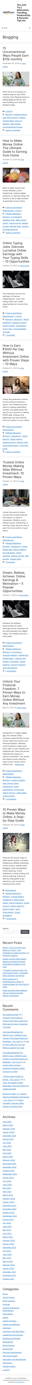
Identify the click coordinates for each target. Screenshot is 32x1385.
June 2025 (7, 1146)
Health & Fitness (9, 1321)
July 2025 (7, 1143)
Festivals (6, 1304)
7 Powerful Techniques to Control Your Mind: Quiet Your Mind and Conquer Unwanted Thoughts (15, 1021)
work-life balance (10, 668)
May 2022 (7, 1258)
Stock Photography (11, 445)
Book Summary (9, 1301)
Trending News (9, 1366)
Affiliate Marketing (13, 214)
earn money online (10, 783)
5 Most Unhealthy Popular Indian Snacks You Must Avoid (13, 1103)
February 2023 (9, 1240)
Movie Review (8, 1345)
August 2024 (8, 1178)
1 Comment (10, 335)
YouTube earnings (10, 229)
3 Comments (11, 799)
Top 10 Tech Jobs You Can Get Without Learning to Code (16, 1044)
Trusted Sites (15, 559)
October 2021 (8, 1279)
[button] (29, 28)
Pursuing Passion (18, 665)
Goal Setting (8, 1314)
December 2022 (9, 1247)
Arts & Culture (9, 1297)
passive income (9, 442)
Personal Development (12, 1352)
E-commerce (16, 217)
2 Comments (11, 671)
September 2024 (10, 1174)
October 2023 (8, 1212)
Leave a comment (13, 130)
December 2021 (9, 1272)
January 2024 (8, 1202)
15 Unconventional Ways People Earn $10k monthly (16, 53)
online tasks (21, 793)
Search (6, 928)
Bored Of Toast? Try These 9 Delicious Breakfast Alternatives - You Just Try (16, 1097)
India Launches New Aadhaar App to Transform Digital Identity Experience (15, 993)
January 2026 (8, 1132)
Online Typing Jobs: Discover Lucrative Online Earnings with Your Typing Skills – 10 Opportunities (16, 252)
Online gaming (16, 439)
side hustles (15, 124)
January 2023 (8, 1244)
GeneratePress (19, 1382)
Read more (19, 764)
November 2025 (9, 1136)
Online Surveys (9, 793)
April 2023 (7, 1233)
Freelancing (16, 436)
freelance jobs (9, 220)
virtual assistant (19, 329)
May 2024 (7, 1188)
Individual (7, 1328)
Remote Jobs (15, 226)
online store (19, 790)
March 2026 (8, 1125)
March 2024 (8, 1195)
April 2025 (7, 1153)
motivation (14, 661)
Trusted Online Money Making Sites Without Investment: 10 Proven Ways (13, 469)
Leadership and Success (13, 1335)
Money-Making (19, 550)
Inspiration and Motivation (13, 1331)
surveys (25, 226)
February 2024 (9, 1199)
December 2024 (9, 1164)
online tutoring (9, 796)
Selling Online (8, 909)
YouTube (6, 332)
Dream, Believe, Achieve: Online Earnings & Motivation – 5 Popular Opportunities (14, 582)
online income (15, 223)
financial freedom (10, 655)
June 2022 (7, 1254)
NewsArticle (8, 1349)
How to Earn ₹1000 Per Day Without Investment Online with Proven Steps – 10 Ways (16, 355)
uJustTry (9, 111)
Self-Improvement (10, 1356)
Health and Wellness (11, 1324)
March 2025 (8, 1157)
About (5, 1294)
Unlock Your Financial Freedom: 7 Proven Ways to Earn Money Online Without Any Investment (14, 692)
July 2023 (7, 1223)
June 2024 (7, 1185)
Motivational (11, 890)
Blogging (9, 114)
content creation (18, 780)
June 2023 (7, 1226)
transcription (21, 326)
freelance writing (19, 323)
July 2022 (7, 1251)
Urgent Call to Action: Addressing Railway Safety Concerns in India (14, 1068)
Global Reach (8, 658)
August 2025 (8, 1139)
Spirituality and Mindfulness (14, 1359)
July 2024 (7, 1181)
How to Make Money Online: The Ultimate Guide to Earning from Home (15, 148)
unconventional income (12, 127)
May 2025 (7, 1150)
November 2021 (9, 1275)
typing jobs (7, 329)
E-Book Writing (17, 897)
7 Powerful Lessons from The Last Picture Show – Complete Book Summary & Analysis (15, 973)
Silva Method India (10, 1015)
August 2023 (8, 1219)
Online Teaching (17, 906)
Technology (7, 1363)
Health (5, 1317)
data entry (18, 319)
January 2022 (8, 1268)
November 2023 (9, 1209)
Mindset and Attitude (11, 1338)
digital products (20, 114)
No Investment (9, 553)
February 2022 (9, 1265)
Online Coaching (16, 903)
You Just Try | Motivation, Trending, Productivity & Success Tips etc (23, 12)
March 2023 (8, 1237)
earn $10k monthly (10, 118)
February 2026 (9, 1129)
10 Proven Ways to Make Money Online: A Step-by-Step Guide (14, 815)
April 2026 (7, 1122)
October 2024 (8, 1171)
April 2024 (7, 1192)
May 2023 (7, 1230)
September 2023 (10, 1216)
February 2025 (9, 1160)
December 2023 (9, 1206)
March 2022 (8, 1261)
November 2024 (9, 1167)
